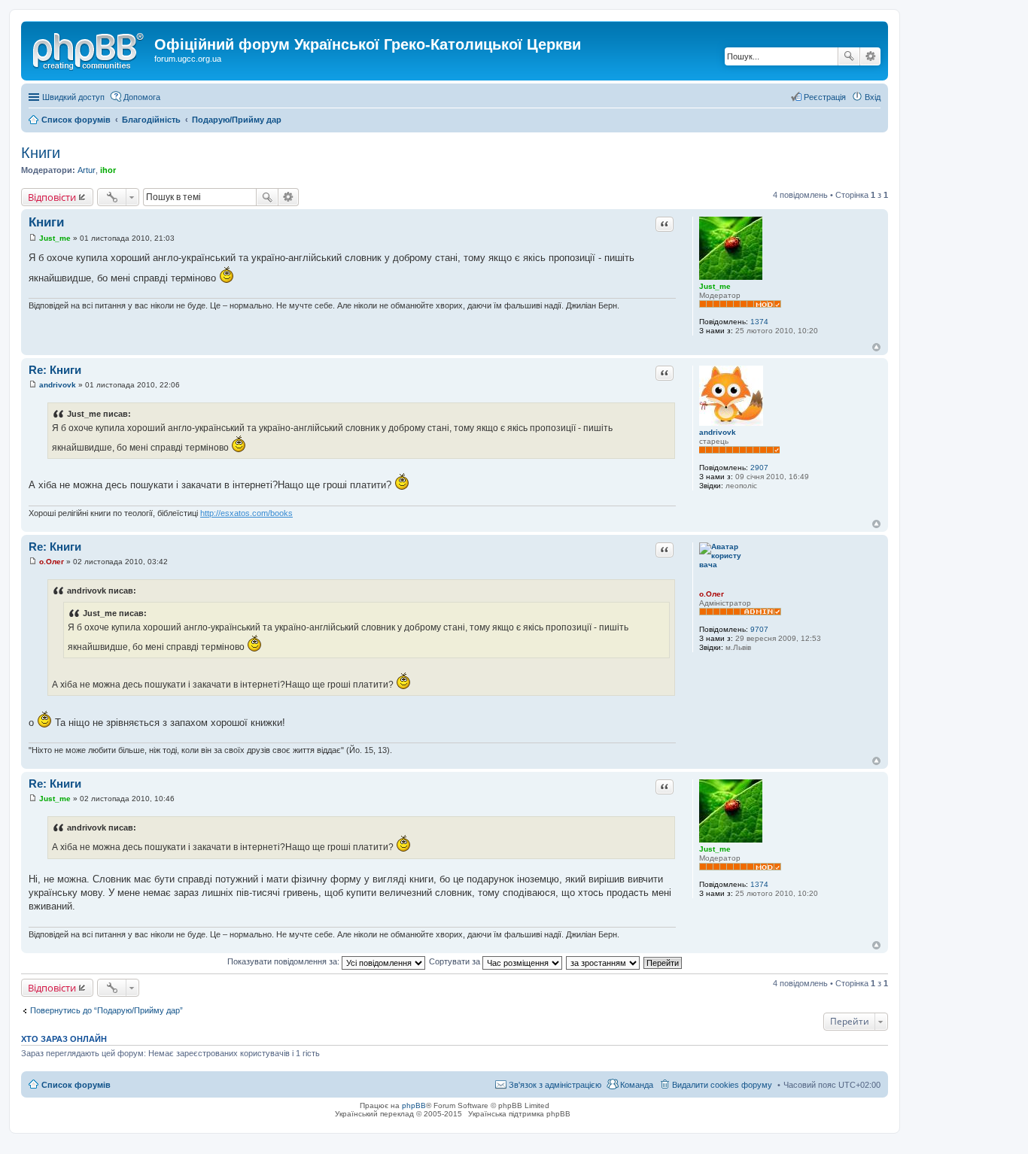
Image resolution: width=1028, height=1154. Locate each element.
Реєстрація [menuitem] (825, 97)
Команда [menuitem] (636, 1084)
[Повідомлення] (33, 238)
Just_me (715, 286)
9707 (759, 629)
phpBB (414, 1105)
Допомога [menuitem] (141, 97)
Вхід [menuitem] (872, 97)
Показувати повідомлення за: (284, 961)
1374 (759, 321)
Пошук (849, 56)
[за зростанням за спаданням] (603, 961)
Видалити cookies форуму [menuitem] (722, 1084)
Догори (876, 347)
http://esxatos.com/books (246, 513)
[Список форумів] (89, 49)
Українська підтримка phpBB (519, 1114)
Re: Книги (55, 369)
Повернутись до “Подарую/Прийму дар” (106, 1010)
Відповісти (52, 197)
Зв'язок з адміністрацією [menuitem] (555, 1084)
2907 (759, 467)
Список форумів (76, 1084)
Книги (40, 152)
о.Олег (711, 594)
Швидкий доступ (73, 97)
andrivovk (717, 432)
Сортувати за (455, 961)
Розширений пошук (870, 56)
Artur (87, 170)
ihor (108, 170)
